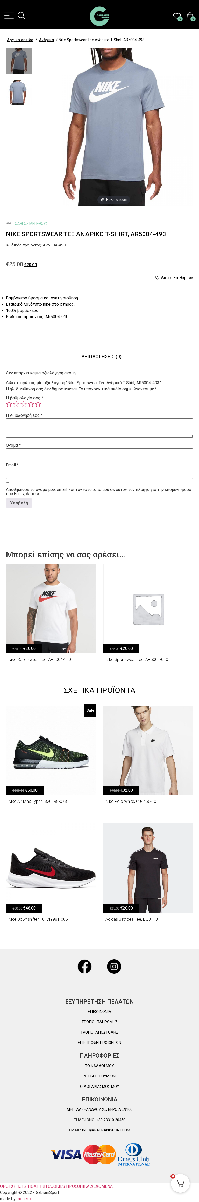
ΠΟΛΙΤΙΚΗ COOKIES (46, 1186)
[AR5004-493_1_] (19, 61)
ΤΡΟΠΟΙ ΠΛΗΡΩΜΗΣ (100, 1022)
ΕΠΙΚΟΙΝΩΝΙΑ (99, 1011)
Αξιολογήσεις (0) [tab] (102, 356)
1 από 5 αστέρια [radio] (9, 404)
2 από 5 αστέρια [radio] (16, 404)
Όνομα (13, 445)
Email (12, 465)
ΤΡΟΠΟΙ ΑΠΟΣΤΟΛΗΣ (99, 1032)
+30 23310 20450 (110, 1120)
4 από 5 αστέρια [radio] (31, 404)
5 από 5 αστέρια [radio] (38, 404)
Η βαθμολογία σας (24, 398)
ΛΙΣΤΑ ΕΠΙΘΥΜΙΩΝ (99, 1076)
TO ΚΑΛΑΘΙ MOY (99, 1066)
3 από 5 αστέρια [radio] (23, 404)
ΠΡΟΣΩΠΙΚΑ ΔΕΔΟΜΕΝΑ (89, 1186)
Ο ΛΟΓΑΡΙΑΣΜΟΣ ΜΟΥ (99, 1086)
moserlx (24, 1198)
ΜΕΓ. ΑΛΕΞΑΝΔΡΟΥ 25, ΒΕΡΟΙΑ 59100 (99, 1109)
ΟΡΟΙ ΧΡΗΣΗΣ (13, 1186)
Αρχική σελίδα (20, 40)
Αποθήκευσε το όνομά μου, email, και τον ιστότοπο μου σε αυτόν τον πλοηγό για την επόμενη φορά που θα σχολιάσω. (98, 492)
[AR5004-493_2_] (19, 93)
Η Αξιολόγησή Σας (24, 415)
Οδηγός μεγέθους (31, 223)
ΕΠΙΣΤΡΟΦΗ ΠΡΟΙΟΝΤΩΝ (99, 1042)
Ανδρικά (46, 40)
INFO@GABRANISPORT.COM (105, 1130)
